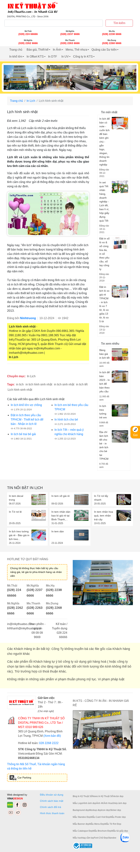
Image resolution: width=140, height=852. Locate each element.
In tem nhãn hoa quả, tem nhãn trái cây (103, 515)
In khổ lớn (15, 56)
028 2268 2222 (49, 743)
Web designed (15, 794)
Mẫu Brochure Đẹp (102, 831)
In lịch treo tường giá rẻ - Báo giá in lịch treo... (19, 535)
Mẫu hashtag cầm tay (83, 838)
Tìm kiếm (119, 23)
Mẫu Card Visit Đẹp (100, 817)
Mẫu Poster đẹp (118, 817)
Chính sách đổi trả (51, 807)
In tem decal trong (16, 497)
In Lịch (31, 100)
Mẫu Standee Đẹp (82, 817)
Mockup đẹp (95, 810)
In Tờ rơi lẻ (15, 511)
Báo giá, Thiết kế (37, 49)
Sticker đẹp (115, 810)
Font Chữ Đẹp (101, 838)
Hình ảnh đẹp (89, 803)
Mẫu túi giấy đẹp (120, 831)
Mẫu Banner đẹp (81, 824)
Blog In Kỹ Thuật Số (82, 796)
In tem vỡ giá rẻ (60, 495)
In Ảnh (57, 49)
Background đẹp (81, 810)
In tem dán (57, 531)
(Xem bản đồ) (52, 735)
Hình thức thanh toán (52, 813)
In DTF (52, 56)
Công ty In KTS (83, 56)
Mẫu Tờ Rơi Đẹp (113, 824)
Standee (112, 838)
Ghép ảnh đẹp (119, 803)
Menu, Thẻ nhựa (76, 49)
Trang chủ (15, 49)
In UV (65, 56)
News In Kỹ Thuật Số (102, 796)
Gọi (135, 435)
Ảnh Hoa (108, 803)
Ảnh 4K (100, 803)
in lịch (20, 384)
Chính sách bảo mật (51, 800)
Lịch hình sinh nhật (20, 389)
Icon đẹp (105, 810)
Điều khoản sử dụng (51, 794)
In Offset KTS (35, 56)
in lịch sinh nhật (64, 384)
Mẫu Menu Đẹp (97, 824)
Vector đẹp (118, 796)
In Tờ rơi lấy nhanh (101, 497)
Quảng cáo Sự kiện (104, 49)
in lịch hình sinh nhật (39, 384)
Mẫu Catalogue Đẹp (83, 831)
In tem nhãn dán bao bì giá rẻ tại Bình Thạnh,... (60, 515)
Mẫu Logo (78, 803)
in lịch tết (82, 384)
